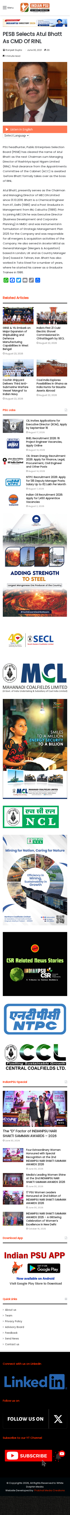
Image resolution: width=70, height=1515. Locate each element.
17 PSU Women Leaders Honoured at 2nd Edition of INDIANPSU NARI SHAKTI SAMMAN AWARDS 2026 (46, 1197)
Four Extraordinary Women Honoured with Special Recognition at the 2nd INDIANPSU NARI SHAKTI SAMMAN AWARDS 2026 (46, 1157)
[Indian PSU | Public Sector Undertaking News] (35, 8)
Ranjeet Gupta (14, 50)
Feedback (11, 1333)
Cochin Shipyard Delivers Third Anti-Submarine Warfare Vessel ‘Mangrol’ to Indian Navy (15, 387)
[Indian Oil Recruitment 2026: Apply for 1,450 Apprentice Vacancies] (13, 500)
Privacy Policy (13, 1321)
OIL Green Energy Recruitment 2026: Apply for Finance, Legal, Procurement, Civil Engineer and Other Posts (46, 461)
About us (10, 1310)
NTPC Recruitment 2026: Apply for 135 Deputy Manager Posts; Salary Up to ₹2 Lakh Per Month (46, 480)
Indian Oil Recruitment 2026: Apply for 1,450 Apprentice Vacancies (44, 498)
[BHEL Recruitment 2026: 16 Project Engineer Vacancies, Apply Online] (13, 444)
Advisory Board (14, 1327)
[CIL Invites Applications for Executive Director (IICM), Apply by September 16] (13, 426)
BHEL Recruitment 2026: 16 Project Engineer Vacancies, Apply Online (44, 441)
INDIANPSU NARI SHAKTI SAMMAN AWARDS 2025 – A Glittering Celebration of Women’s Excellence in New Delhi (46, 1219)
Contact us (12, 1344)
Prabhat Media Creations (49, 1490)
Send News (12, 1338)
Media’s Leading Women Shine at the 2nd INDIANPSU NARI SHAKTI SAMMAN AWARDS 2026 (46, 1178)
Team (8, 1315)
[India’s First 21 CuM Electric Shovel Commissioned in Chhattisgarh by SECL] (52, 315)
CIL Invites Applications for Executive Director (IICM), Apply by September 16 (46, 424)
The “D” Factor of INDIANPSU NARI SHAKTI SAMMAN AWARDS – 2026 (30, 1133)
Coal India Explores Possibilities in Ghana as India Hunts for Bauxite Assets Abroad (52, 385)
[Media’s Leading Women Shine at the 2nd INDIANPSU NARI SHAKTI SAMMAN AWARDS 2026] (13, 1180)
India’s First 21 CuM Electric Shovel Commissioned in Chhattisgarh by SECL (50, 333)
